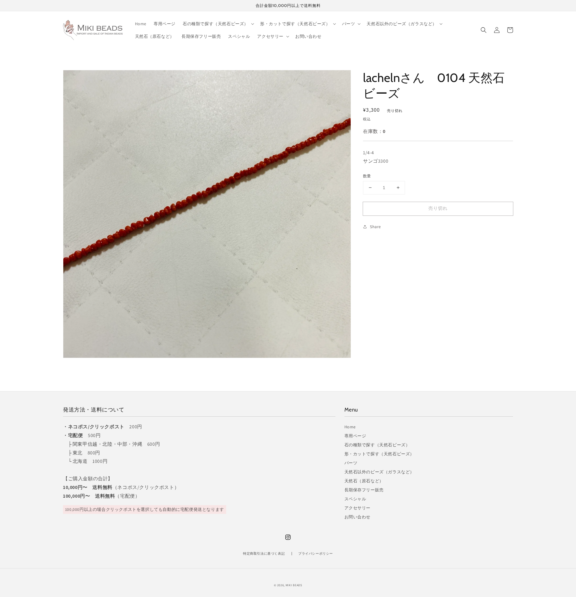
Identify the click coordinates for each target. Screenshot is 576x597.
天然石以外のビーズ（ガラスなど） (379, 472)
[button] (483, 30)
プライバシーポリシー (315, 553)
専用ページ (355, 436)
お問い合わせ (357, 517)
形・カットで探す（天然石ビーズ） (379, 454)
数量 (367, 176)
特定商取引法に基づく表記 (264, 553)
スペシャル (355, 499)
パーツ (351, 463)
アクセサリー (357, 508)
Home (350, 427)
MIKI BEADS (294, 585)
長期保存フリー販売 (364, 490)
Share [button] (375, 226)
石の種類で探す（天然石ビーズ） (377, 445)
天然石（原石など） (364, 481)
